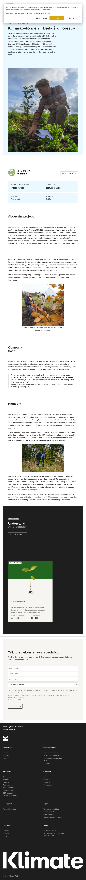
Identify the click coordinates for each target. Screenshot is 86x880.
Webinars (6, 785)
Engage (5, 758)
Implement (7, 755)
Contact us (47, 785)
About (45, 777)
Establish (6, 753)
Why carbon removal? (51, 755)
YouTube (6, 833)
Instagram (6, 836)
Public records (8, 788)
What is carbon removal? (52, 753)
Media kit (46, 782)
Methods (46, 761)
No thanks (72, 18)
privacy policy (46, 10)
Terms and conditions (51, 809)
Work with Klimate (9, 809)
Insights (6, 779)
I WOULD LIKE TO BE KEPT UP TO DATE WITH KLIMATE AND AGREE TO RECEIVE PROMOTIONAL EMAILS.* (38, 696)
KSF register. (60, 440)
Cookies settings (41, 18)
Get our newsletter (9, 796)
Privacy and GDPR (50, 812)
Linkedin (6, 830)
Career (45, 779)
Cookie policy (48, 814)
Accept (57, 18)
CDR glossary (8, 793)
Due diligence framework (52, 758)
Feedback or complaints (52, 817)
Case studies (7, 777)
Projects (46, 763)
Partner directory (9, 790)
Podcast (6, 782)
